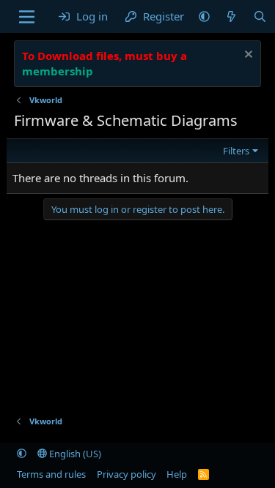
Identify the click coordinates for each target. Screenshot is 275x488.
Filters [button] (236, 150)
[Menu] (27, 16)
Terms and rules (51, 474)
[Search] (260, 16)
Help (176, 474)
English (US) (74, 453)
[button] (204, 16)
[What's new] (231, 16)
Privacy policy (126, 474)
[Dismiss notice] (247, 56)
